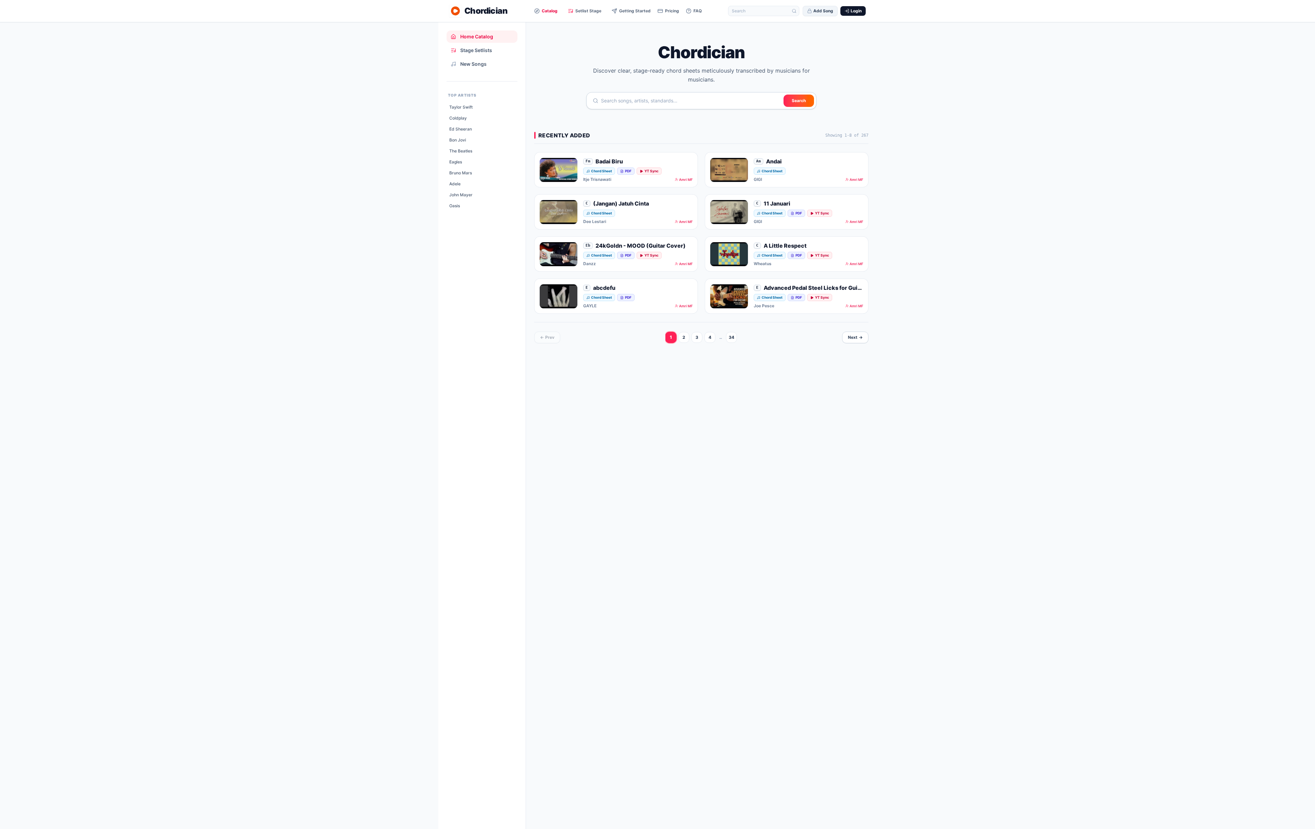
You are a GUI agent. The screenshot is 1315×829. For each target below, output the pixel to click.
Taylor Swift (461, 107)
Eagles (455, 161)
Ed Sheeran (460, 129)
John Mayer (461, 194)
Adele (455, 183)
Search (799, 100)
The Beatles (460, 150)
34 (731, 337)
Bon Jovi (457, 140)
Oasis (454, 205)
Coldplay (458, 118)
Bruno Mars (460, 172)
